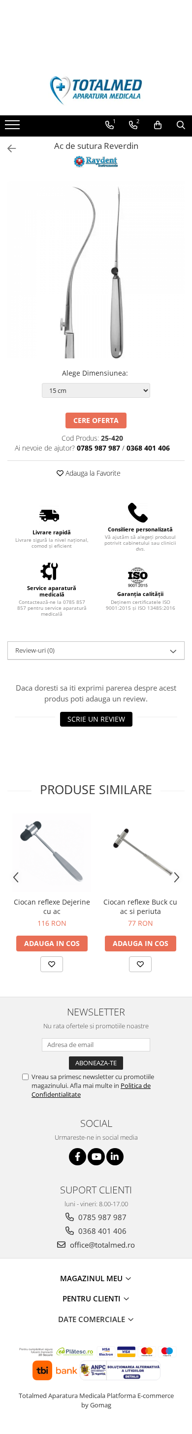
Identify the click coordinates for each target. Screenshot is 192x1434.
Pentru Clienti (93, 1298)
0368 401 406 (101, 1231)
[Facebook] (77, 1156)
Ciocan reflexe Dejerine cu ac (52, 906)
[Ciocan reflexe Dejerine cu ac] (51, 852)
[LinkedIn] (115, 1156)
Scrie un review (96, 719)
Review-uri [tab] (35, 650)
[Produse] (13, 127)
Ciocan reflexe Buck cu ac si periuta (140, 906)
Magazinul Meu (92, 1278)
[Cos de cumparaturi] (157, 125)
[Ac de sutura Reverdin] (96, 269)
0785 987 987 (101, 1217)
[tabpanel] (96, 269)
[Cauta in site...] (181, 125)
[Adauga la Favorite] (51, 964)
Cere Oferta (96, 420)
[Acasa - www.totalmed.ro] (96, 90)
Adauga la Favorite (92, 473)
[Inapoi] (7, 148)
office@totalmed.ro (101, 1245)
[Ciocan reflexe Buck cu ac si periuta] (140, 852)
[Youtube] (96, 1156)
